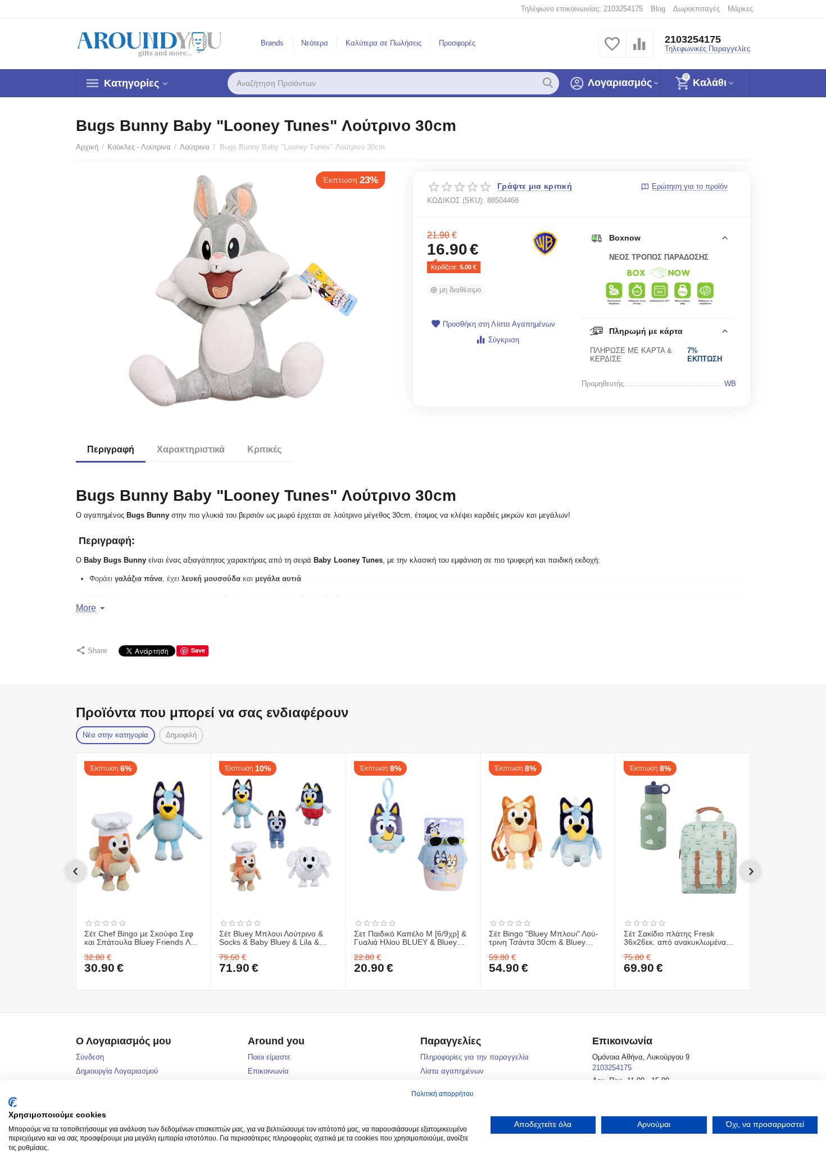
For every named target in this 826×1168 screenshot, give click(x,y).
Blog (658, 8)
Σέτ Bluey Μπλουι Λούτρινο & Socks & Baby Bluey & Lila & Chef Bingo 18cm (271, 939)
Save (198, 650)
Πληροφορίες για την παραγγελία (474, 1057)
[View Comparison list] (639, 50)
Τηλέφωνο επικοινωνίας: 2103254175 (582, 8)
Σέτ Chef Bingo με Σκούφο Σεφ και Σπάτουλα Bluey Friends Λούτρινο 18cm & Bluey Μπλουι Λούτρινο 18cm (143, 939)
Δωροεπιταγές (696, 8)
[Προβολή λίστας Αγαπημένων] (612, 50)
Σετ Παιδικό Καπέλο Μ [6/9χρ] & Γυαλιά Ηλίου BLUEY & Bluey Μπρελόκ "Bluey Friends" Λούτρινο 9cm (410, 939)
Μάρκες (740, 8)
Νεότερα (314, 43)
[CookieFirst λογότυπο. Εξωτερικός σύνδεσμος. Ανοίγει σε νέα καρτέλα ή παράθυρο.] (12, 1102)
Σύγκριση (503, 340)
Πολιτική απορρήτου (442, 1094)
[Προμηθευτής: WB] (545, 243)
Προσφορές (457, 43)
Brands (272, 43)
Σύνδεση (90, 1057)
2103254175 (693, 39)
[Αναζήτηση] (548, 83)
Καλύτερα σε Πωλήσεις (383, 43)
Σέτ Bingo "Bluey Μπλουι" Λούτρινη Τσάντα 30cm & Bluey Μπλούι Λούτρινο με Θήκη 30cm (546, 939)
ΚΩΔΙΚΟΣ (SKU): (455, 200)
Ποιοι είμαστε (269, 1057)
